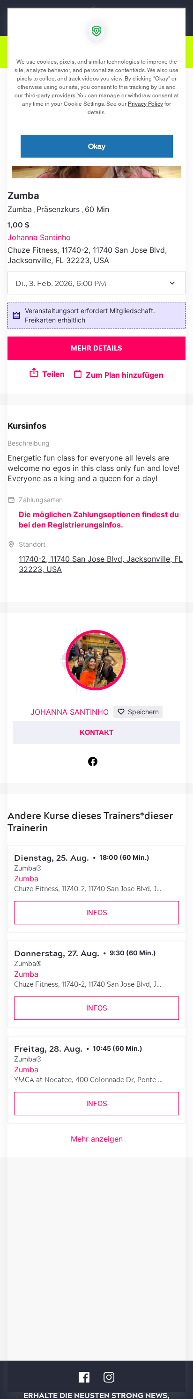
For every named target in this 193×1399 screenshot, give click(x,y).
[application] (96, 699)
